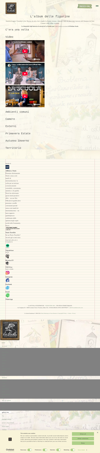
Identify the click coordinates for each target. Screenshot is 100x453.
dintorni (3, 386)
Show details (81, 450)
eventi (3, 406)
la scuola (4, 346)
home (3, 342)
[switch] (45, 450)
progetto (4, 371)
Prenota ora (85, 6)
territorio (4, 377)
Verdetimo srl (50, 305)
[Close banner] (97, 432)
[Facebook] (7, 282)
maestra (3, 363)
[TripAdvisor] (7, 248)
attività (3, 391)
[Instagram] (7, 274)
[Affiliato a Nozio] (7, 168)
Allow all (83, 434)
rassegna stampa (6, 419)
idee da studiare (6, 400)
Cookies (69, 313)
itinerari (3, 403)
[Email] (7, 289)
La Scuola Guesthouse (11, 8)
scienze (3, 357)
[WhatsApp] (7, 297)
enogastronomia (5, 388)
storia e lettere (5, 352)
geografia (4, 355)
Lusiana (3, 383)
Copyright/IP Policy (62, 313)
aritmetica (4, 360)
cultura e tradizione (6, 394)
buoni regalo (5, 426)
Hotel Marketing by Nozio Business (49, 313)
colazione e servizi (6, 368)
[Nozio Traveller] (12, 230)
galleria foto (5, 412)
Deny (83, 443)
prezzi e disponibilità (8, 423)
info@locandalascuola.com (76, 307)
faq (3, 416)
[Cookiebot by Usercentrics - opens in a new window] (10, 450)
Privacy (74, 313)
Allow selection (83, 438)
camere (3, 349)
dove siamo (4, 380)
